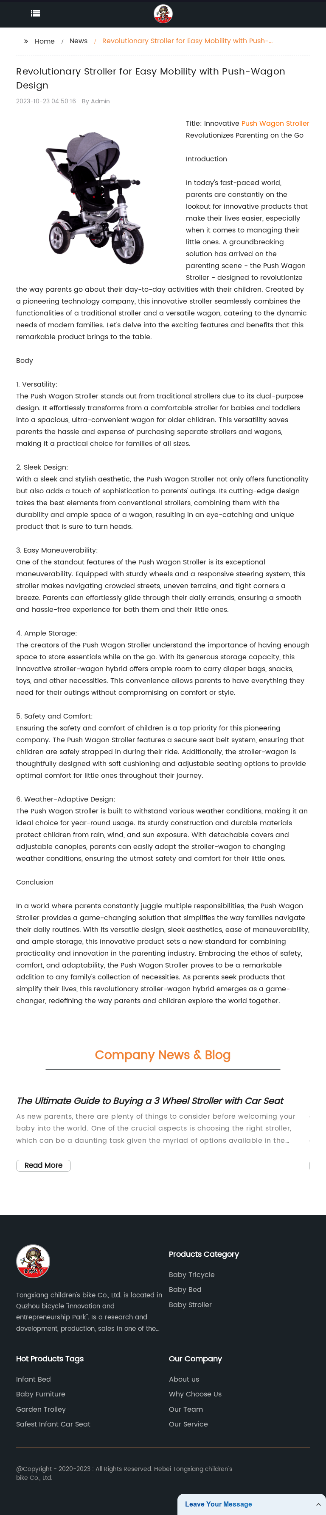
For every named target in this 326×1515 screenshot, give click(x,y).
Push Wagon (264, 123)
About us (184, 1379)
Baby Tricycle (192, 1275)
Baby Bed (185, 1290)
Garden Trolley (41, 1409)
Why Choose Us (195, 1394)
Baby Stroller (190, 1305)
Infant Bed (33, 1379)
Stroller (297, 123)
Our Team (186, 1409)
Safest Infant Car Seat (53, 1424)
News (78, 41)
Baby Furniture (40, 1394)
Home (45, 41)
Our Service (188, 1424)
